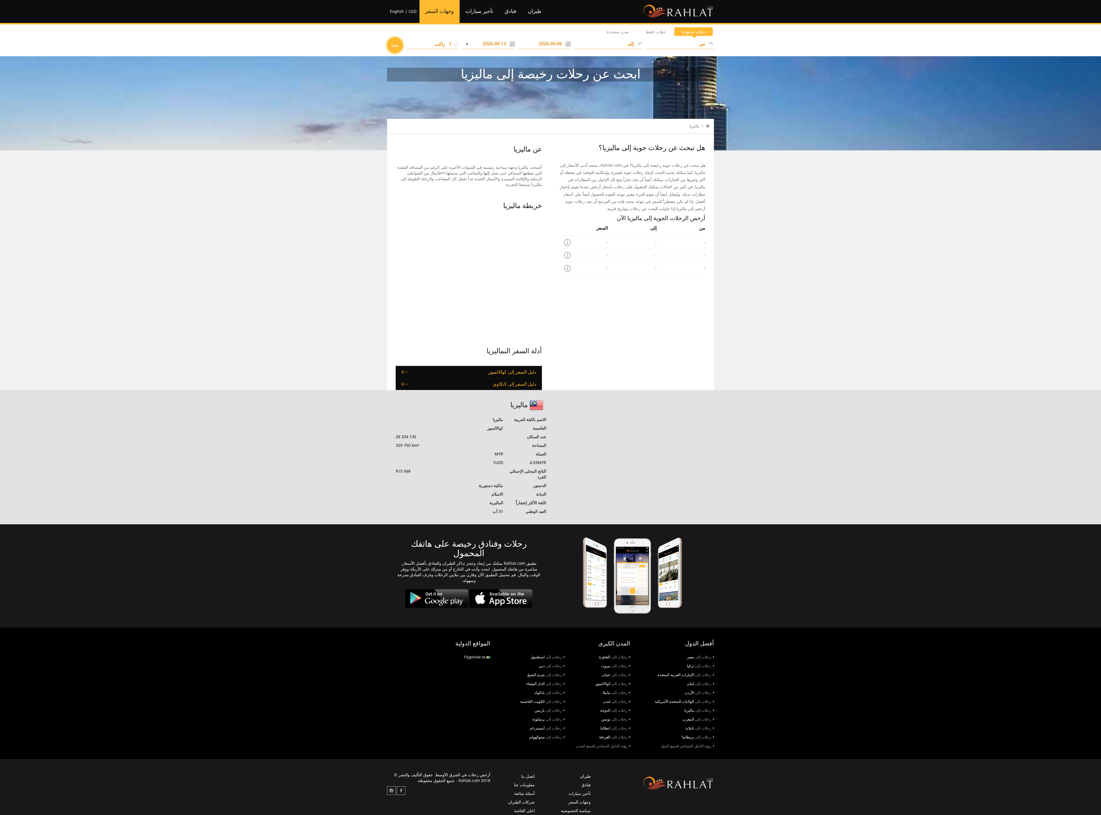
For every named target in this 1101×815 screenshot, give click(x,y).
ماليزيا (697, 710)
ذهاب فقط (655, 31)
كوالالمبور (611, 683)
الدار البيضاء (544, 683)
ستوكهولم (545, 737)
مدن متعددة (617, 31)
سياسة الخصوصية (576, 810)
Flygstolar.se (475, 656)
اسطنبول (546, 656)
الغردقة (613, 737)
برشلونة (547, 719)
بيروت (614, 665)
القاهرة (613, 656)
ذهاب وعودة (693, 31)
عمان (614, 674)
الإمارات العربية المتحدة (684, 674)
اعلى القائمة (524, 810)
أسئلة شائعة (524, 793)
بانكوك (548, 692)
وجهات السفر (439, 11)
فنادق (510, 11)
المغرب (696, 719)
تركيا (699, 665)
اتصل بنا (528, 776)
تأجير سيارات (479, 11)
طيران (534, 11)
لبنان (699, 683)
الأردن (698, 692)
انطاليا (613, 728)
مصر (699, 656)
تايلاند (698, 728)
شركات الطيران (521, 802)
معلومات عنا (524, 784)
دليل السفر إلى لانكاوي (514, 384)
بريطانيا (696, 737)
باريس (548, 710)
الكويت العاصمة (541, 701)
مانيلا (615, 692)
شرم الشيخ (544, 674)
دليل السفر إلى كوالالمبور (512, 372)
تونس (614, 719)
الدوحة (613, 710)
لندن (615, 701)
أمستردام (546, 728)
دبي (550, 665)
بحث (395, 45)
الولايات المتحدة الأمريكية (683, 701)
